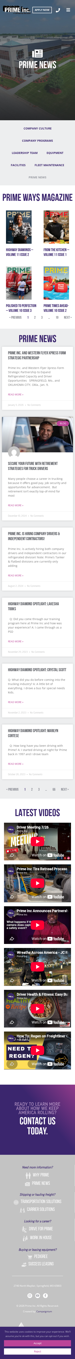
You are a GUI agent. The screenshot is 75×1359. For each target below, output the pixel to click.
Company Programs (37, 140)
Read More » (15, 394)
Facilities (18, 165)
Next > (68, 318)
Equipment (55, 153)
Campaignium (44, 1311)
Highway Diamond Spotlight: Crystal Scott (37, 670)
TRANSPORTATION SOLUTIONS (41, 1201)
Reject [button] (37, 1351)
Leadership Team (25, 153)
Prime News (37, 177)
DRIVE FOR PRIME (41, 1229)
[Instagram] (29, 1295)
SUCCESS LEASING (41, 1264)
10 (57, 318)
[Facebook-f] (45, 1295)
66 (54, 790)
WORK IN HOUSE (41, 1238)
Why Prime (41, 1175)
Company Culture (38, 128)
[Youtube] (37, 1295)
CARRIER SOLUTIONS (41, 1209)
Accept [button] (38, 1343)
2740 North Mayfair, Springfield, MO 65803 (37, 1285)
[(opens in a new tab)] (19, 227)
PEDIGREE (41, 1256)
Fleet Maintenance (49, 165)
